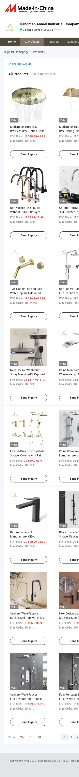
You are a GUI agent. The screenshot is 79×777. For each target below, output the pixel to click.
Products (34, 41)
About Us (53, 41)
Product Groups (22, 64)
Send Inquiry (29, 154)
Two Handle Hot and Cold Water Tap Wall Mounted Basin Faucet (26, 293)
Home (12, 41)
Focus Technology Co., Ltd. (51, 760)
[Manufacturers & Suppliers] (29, 8)
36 (30, 737)
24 (21, 737)
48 (39, 737)
